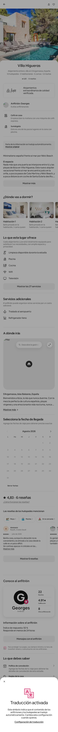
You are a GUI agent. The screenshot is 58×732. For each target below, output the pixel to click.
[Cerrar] (4, 681)
